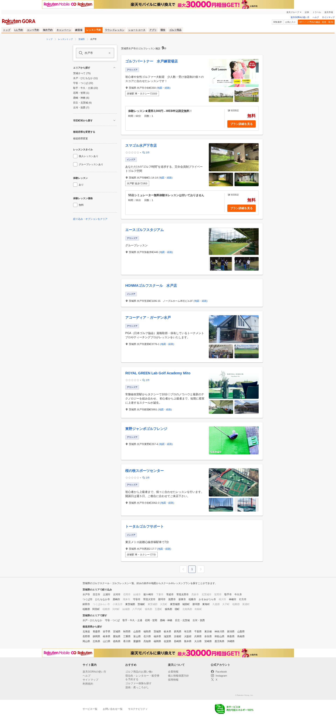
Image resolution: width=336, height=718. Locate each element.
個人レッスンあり (88, 156)
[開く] (114, 120)
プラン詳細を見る (241, 123)
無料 (81, 204)
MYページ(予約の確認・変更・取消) (316, 22)
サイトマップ (328, 17)
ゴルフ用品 (175, 29)
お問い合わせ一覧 (112, 709)
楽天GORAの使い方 (300, 17)
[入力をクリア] (109, 53)
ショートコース (136, 29)
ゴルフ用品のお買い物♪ (139, 671)
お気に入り (290, 22)
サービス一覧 (90, 709)
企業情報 (173, 671)
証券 (307, 12)
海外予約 (48, 29)
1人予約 (18, 29)
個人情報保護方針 (178, 675)
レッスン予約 (93, 29)
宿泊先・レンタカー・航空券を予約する (142, 677)
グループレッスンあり (91, 164)
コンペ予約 (33, 29)
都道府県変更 (80, 138)
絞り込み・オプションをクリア (90, 218)
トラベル (317, 12)
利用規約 (88, 683)
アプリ (153, 29)
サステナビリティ (138, 709)
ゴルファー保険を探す (138, 683)
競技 (162, 29)
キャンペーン (64, 29)
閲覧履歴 (277, 22)
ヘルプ (316, 17)
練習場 (78, 29)
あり (81, 184)
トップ (6, 29)
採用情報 (173, 679)
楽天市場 (328, 12)
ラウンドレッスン (114, 29)
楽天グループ (292, 12)
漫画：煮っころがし (137, 687)
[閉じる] (114, 67)
